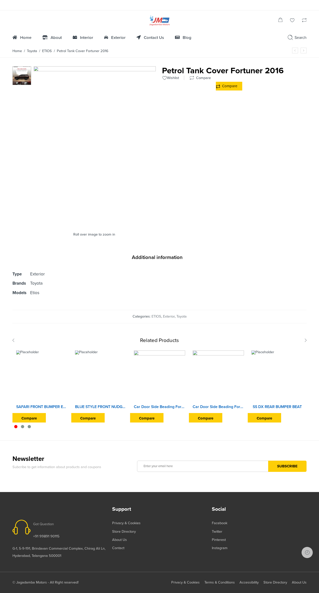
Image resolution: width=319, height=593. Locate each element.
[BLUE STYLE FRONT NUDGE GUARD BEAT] (100, 376)
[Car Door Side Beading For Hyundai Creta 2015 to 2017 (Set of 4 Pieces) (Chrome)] (159, 376)
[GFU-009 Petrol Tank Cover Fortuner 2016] (22, 75)
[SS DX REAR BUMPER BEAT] (277, 376)
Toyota (32, 51)
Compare (229, 86)
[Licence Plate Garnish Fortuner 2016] (304, 50)
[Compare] (304, 21)
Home (17, 51)
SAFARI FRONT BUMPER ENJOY (42, 406)
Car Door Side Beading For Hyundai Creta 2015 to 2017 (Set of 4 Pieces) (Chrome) (159, 406)
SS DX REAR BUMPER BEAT (277, 406)
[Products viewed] (307, 552)
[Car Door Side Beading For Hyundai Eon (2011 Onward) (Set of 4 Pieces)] (218, 376)
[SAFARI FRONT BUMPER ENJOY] (42, 376)
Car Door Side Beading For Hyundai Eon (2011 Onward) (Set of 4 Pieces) (218, 406)
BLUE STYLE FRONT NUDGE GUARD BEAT (100, 406)
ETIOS (47, 51)
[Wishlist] (292, 21)
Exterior (169, 316)
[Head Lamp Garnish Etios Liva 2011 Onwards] (295, 50)
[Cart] (280, 21)
